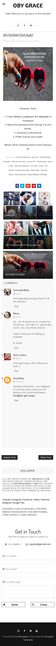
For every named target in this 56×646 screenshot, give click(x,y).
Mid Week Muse (42, 162)
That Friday (43, 174)
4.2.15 (18, 293)
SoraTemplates (21, 636)
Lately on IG (10, 215)
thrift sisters (35, 157)
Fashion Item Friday (21, 174)
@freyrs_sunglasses (24, 116)
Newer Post (10, 457)
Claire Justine (19, 355)
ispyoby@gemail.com (40, 544)
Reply (16, 306)
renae (16, 313)
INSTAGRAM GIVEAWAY (15, 274)
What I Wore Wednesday (21, 166)
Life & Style (34, 166)
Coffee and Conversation (18, 162)
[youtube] (36, 631)
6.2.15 (18, 317)
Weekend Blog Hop (33, 174)
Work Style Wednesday (23, 157)
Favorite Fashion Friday (22, 170)
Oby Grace (28, 5)
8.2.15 (18, 358)
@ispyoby (44, 116)
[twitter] (30, 25)
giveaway (24, 40)
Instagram (34, 40)
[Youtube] (37, 23)
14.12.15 (19, 381)
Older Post (45, 457)
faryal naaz (18, 378)
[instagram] (18, 25)
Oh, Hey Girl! (31, 162)
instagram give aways (24, 395)
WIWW (41, 166)
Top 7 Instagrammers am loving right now (22, 245)
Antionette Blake (21, 290)
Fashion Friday (35, 170)
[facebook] (24, 25)
